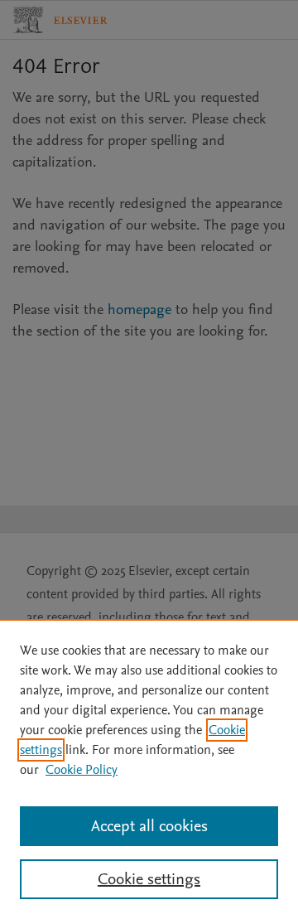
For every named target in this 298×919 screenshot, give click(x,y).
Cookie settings (149, 879)
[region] (149, 769)
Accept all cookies (149, 826)
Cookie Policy (82, 770)
